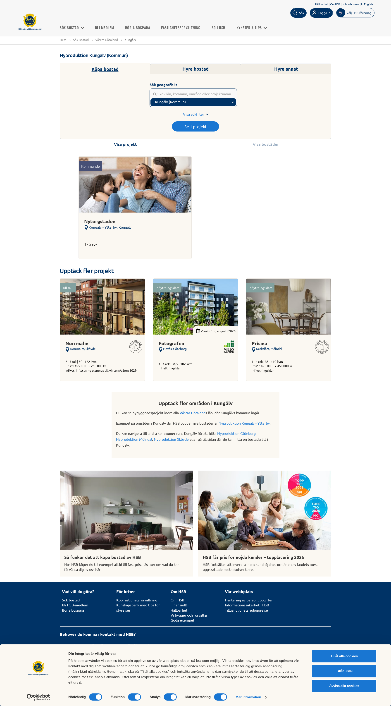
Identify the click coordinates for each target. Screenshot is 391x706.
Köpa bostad (105, 69)
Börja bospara (137, 28)
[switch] (134, 697)
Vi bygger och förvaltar (189, 615)
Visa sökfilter (193, 114)
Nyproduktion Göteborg (236, 433)
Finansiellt (179, 605)
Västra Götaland (106, 40)
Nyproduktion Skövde (171, 439)
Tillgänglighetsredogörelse (246, 610)
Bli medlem (104, 28)
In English (367, 4)
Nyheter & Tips (249, 28)
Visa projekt (125, 144)
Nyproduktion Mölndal (134, 439)
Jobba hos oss (350, 4)
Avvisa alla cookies (344, 686)
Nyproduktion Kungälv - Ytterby (244, 423)
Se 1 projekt (195, 126)
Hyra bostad (195, 69)
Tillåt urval (344, 671)
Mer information (248, 697)
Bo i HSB (218, 28)
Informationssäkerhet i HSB (247, 605)
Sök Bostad (70, 28)
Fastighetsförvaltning (180, 28)
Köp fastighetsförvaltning (136, 600)
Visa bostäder (266, 144)
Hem (63, 40)
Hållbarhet (321, 4)
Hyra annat (286, 69)
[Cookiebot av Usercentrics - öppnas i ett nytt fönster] (38, 697)
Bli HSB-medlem (75, 605)
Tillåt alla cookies (344, 656)
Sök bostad (71, 600)
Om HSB (335, 4)
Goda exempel (182, 620)
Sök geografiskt (163, 84)
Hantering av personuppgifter (249, 600)
